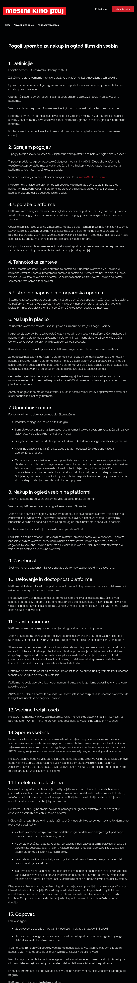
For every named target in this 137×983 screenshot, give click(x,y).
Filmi (8, 24)
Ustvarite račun (122, 9)
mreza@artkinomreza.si (93, 177)
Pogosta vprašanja (48, 24)
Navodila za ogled (24, 24)
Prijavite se (101, 9)
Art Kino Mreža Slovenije (34, 11)
